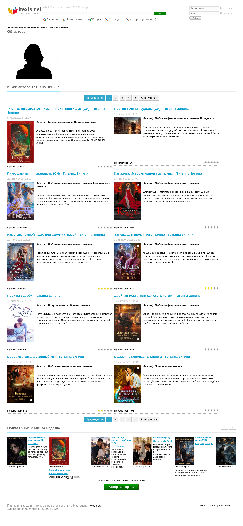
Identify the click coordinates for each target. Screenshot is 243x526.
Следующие (149, 97)
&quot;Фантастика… (18, 470)
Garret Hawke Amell (121, 441)
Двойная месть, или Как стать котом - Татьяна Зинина (157, 295)
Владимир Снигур (162, 443)
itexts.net (94, 505)
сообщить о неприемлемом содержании (121, 480)
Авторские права (121, 487)
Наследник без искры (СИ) (161, 438)
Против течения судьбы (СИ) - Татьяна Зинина (151, 109)
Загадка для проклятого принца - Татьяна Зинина (153, 234)
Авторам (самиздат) (143, 19)
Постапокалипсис (85, 122)
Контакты (224, 505)
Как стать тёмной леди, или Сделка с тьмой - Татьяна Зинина (56, 234)
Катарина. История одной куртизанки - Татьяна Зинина (158, 173)
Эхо (197, 443)
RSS (202, 505)
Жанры (96, 19)
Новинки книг (74, 19)
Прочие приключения (168, 366)
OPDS (212, 505)
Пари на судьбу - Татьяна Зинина (33, 295)
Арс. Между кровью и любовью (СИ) (80, 440)
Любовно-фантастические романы (177, 118)
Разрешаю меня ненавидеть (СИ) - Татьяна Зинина (47, 173)
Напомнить (226, 13)
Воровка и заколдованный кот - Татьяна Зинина (45, 356)
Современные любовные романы (69, 305)
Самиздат (115, 19)
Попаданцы (207, 118)
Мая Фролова (76, 446)
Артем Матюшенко (16, 473)
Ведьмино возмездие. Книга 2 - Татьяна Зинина (152, 356)
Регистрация (226, 8)
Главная (52, 19)
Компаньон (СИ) (119, 437)
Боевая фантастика (60, 122)
